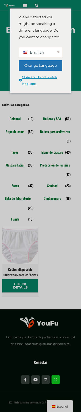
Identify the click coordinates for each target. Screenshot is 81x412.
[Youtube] (35, 379)
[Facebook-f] (25, 379)
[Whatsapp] (56, 379)
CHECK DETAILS (20, 285)
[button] (25, 5)
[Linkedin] (46, 379)
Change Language (40, 65)
